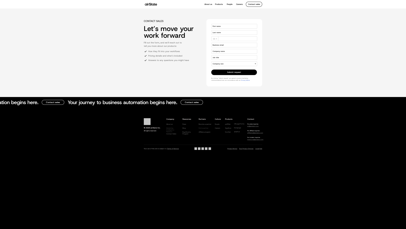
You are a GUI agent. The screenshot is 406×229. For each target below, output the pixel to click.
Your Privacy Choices (246, 149)
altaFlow (237, 132)
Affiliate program (204, 132)
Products (219, 4)
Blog (184, 128)
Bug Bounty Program (186, 133)
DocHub (228, 132)
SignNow (228, 128)
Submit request (234, 72)
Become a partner (205, 124)
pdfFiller (228, 124)
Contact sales (254, 4)
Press (184, 124)
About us (208, 4)
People (229, 4)
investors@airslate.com (255, 139)
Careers (239, 4)
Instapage (237, 128)
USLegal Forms (239, 124)
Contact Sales (171, 134)
